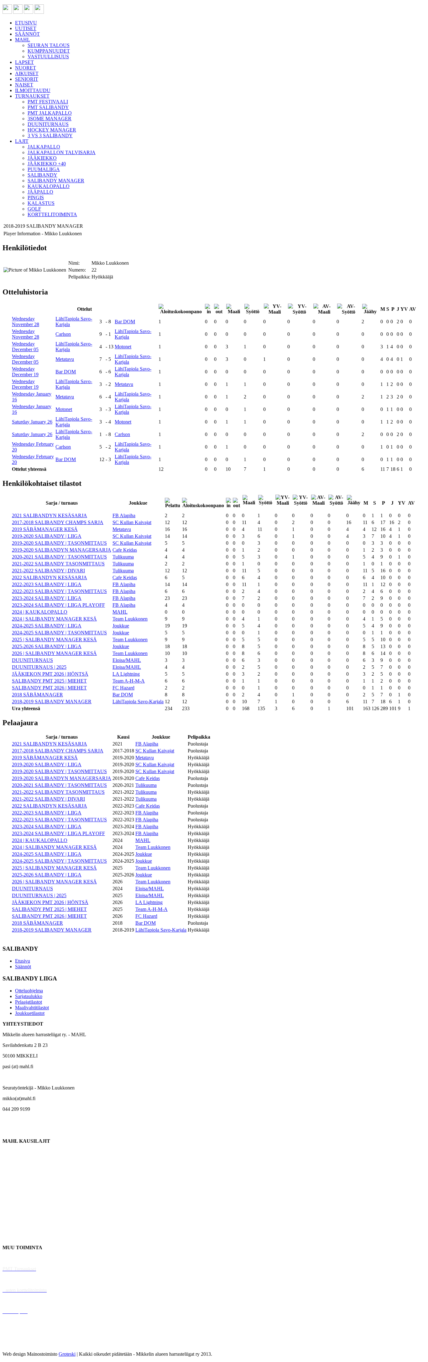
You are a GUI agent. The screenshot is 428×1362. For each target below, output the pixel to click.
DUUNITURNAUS (32, 660)
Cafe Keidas (124, 550)
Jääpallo (10, 1215)
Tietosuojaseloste (19, 1343)
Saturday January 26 (32, 421)
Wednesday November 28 (25, 321)
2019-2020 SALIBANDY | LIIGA (46, 536)
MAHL (120, 612)
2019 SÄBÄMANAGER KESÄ (45, 529)
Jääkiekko (12, 1162)
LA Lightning (126, 674)
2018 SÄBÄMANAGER (37, 694)
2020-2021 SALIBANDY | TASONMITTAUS (59, 556)
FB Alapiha (123, 515)
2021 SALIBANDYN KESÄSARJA (49, 515)
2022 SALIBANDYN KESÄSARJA (49, 577)
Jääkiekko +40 (17, 1237)
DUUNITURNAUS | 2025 (39, 667)
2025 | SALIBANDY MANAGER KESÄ (54, 639)
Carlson (63, 334)
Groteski (67, 1354)
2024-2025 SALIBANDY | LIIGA (46, 625)
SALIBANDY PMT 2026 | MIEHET (49, 687)
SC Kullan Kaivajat (131, 522)
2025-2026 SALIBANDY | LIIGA (46, 646)
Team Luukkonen (130, 618)
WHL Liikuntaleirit (22, 1300)
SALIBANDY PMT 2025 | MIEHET (49, 681)
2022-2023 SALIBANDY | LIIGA (46, 584)
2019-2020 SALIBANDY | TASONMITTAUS (59, 543)
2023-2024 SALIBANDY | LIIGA (46, 598)
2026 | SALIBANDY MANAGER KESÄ (54, 653)
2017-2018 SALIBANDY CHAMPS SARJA (57, 522)
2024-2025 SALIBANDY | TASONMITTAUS (59, 632)
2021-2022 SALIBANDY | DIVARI (48, 570)
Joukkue (120, 625)
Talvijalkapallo (17, 1205)
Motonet (123, 346)
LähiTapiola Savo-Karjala (138, 701)
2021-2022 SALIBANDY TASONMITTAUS (58, 563)
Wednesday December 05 (25, 346)
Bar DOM (125, 321)
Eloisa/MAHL (126, 660)
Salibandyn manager (23, 1194)
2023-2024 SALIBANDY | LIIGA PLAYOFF (58, 605)
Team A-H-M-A (128, 681)
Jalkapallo (12, 1173)
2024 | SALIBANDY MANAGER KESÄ (54, 618)
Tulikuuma (123, 556)
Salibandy (12, 1183)
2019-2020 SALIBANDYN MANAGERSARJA (61, 550)
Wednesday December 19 (25, 371)
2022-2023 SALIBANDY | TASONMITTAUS (59, 591)
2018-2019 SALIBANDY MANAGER (51, 701)
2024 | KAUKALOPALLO (39, 612)
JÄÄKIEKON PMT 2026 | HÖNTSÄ (50, 674)
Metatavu (64, 359)
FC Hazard (123, 687)
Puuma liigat (15, 1226)
